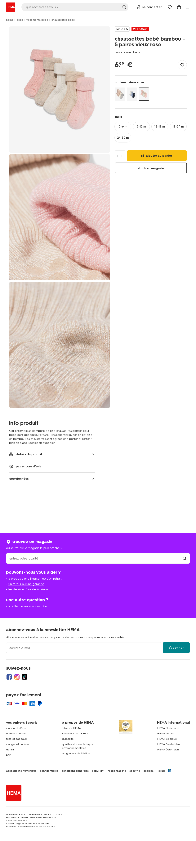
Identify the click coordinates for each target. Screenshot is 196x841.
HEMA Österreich (168, 749)
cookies (148, 770)
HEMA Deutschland (169, 744)
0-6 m (123, 126)
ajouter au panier (158, 155)
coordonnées (19, 478)
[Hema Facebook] (9, 677)
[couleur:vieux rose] (144, 94)
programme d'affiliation (76, 753)
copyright (98, 770)
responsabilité (117, 770)
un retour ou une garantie (26, 584)
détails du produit (29, 454)
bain (8, 755)
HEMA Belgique (167, 738)
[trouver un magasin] (184, 558)
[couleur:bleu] (132, 94)
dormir (10, 749)
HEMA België (165, 733)
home (9, 19)
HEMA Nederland (168, 728)
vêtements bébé (37, 19)
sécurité (134, 770)
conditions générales (75, 770)
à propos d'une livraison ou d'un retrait (35, 578)
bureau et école (16, 733)
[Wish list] (169, 7)
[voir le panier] (179, 7)
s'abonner (176, 647)
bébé (19, 19)
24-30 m (123, 137)
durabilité (68, 738)
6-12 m (141, 126)
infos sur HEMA (71, 728)
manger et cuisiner (17, 744)
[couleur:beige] (120, 94)
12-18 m (159, 126)
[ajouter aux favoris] (182, 64)
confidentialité (49, 770)
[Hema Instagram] (17, 677)
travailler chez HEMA (75, 733)
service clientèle (35, 606)
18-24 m (178, 126)
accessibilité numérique (21, 770)
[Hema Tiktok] (24, 677)
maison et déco (16, 728)
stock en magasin (151, 168)
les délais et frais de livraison (28, 589)
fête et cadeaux (16, 738)
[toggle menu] (187, 7)
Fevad (161, 770)
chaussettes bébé (63, 19)
